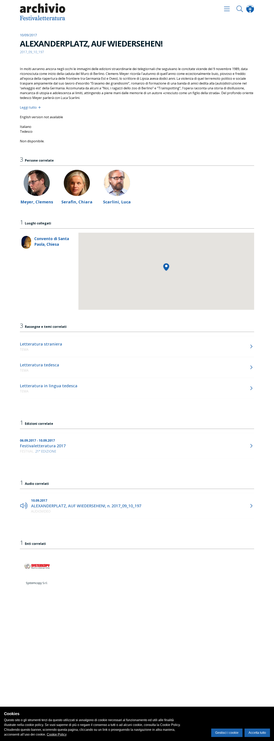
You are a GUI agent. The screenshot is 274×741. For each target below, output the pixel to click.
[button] (166, 267)
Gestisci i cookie (226, 732)
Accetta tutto (257, 732)
